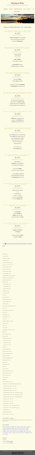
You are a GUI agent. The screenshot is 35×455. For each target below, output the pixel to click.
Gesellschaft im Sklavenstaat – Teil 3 (9, 390)
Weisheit (18, 432)
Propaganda (21, 431)
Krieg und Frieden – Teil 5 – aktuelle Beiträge (10, 407)
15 (25, 243)
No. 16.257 (17, 33)
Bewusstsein (7, 426)
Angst (4, 426)
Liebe (4, 325)
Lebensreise (5, 323)
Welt (20, 432)
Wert (23, 432)
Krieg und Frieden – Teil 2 (7, 401)
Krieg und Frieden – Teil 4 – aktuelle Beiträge (10, 405)
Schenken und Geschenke (7, 353)
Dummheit (11, 426)
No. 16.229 (17, 114)
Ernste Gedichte (11, 47)
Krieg (13, 429)
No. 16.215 (17, 186)
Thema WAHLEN (5, 364)
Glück (28, 428)
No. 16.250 (17, 75)
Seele (27, 431)
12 (20, 243)
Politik (17, 431)
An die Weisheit (5, 258)
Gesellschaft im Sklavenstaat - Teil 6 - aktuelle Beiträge (17, 30)
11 (19, 243)
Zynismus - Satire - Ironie (26, 31)
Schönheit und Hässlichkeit (7, 357)
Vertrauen (10, 432)
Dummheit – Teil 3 (6, 344)
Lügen (21, 429)
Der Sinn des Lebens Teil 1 (7, 262)
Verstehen (19, 112)
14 (24, 243)
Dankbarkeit (5, 260)
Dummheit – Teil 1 (6, 340)
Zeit (3, 434)
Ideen (7, 429)
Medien (27, 429)
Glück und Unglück (6, 301)
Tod (3, 366)
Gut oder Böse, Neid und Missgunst (8, 305)
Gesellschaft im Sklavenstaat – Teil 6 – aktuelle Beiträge (11, 396)
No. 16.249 (17, 95)
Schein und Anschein (6, 351)
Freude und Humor (6, 273)
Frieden (25, 426)
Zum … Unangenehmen (6, 381)
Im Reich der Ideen (11, 128)
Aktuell (11, 9)
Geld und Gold (5, 297)
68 (29, 243)
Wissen (31, 432)
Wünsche (4, 377)
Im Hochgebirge (5, 314)
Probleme (4, 336)
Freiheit (18, 426)
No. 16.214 (17, 207)
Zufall (4, 379)
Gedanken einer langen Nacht (7, 277)
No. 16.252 (17, 50)
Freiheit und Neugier (6, 271)
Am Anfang (4, 256)
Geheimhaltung (8, 428)
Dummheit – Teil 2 (6, 342)
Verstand (6, 432)
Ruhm (25, 431)
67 (28, 243)
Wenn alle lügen (10, 31)
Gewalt (22, 428)
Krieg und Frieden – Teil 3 (7, 403)
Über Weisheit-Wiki (18, 9)
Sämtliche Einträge (12, 48)
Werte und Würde (5, 375)
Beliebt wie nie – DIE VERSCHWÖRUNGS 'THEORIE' (11, 383)
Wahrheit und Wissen (19, 48)
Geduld (4, 428)
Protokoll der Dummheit (6, 338)
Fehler (15, 426)
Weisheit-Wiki (17, 3)
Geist (17, 428)
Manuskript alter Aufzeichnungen (8, 329)
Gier (25, 428)
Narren (11, 431)
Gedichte (4, 282)
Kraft (10, 429)
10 (17, 243)
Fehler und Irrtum (5, 269)
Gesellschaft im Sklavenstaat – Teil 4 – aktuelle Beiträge (12, 392)
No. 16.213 (17, 225)
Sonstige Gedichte (6, 288)
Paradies (14, 431)
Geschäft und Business (6, 299)
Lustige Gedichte (6, 286)
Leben (15, 429)
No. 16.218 (17, 130)
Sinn (30, 431)
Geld (3, 295)
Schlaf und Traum (5, 355)
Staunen (4, 362)
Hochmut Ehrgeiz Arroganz (7, 310)
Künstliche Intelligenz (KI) (19, 128)
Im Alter (4, 312)
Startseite (5, 9)
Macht (27, 111)
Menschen (4, 431)
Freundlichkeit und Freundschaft (8, 275)
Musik (4, 331)
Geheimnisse (11, 72)
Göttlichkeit (5, 303)
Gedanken (28, 426)
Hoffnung (4, 429)
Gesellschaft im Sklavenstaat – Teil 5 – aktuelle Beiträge (12, 394)
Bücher (28, 9)
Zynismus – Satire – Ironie (7, 414)
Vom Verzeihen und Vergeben (7, 370)
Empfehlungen (17, 11)
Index (24, 9)
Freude (22, 426)
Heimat (4, 308)
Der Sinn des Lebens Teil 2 (7, 264)
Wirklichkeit (27, 432)
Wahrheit (14, 432)
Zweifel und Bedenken (18, 31)
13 (22, 243)
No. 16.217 (17, 157)
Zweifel (6, 434)
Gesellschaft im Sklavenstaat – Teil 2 (9, 388)
